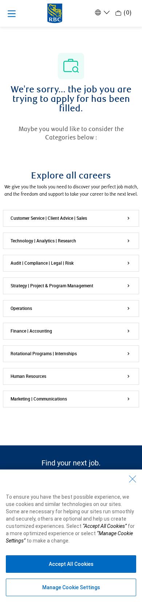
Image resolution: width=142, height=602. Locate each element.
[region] (71, 535)
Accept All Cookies (71, 564)
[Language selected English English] (102, 12)
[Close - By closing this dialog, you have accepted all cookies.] (132, 479)
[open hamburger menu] (11, 13)
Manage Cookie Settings (71, 587)
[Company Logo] (54, 13)
